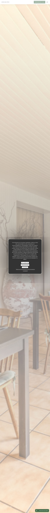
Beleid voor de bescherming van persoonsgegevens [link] (25, 269)
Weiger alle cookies (25, 265)
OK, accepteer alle (25, 262)
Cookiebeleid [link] (25, 270)
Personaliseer (25, 267)
